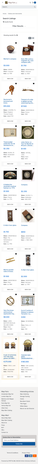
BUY (2, 427)
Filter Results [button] (18, 26)
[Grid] (29, 38)
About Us (4, 422)
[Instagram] (31, 455)
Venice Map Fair (6, 405)
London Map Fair (6, 396)
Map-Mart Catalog (6, 410)
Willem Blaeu (23, 406)
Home (4, 13)
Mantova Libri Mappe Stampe (7, 400)
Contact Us (4, 432)
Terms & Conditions (12, 453)
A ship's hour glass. (10, 225)
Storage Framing (25, 396)
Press (3, 425)
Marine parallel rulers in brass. (8, 270)
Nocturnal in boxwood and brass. (8, 101)
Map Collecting (24, 394)
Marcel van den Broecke (27, 408)
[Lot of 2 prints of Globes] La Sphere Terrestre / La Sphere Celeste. (27, 312)
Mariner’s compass (10, 59)
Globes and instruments (15, 13)
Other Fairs (4, 408)
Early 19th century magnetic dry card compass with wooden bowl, (27, 61)
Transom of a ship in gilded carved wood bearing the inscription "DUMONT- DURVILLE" (27, 104)
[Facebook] (26, 455)
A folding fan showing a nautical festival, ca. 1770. (10, 186)
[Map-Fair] (11, 2)
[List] (33, 38)
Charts (22, 399)
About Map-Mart (6, 418)
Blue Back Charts (25, 401)
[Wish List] (15, 43)
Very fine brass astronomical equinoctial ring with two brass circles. (9, 313)
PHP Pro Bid (12, 461)
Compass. (24, 185)
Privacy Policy (26, 453)
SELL (2, 430)
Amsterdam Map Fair (7, 394)
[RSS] (35, 455)
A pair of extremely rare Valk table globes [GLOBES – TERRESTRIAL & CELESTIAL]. (10, 358)
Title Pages (23, 403)
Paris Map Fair (5, 403)
